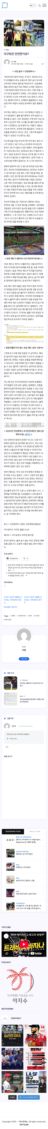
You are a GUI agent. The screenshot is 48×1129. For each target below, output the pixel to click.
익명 (14, 62)
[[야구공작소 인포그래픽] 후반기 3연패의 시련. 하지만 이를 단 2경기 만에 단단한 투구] (35, 1035)
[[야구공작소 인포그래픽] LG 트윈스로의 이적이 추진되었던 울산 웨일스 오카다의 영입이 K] (35, 1059)
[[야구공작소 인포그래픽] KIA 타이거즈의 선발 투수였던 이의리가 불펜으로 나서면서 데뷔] (12, 1082)
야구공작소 (23, 1121)
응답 (7, 747)
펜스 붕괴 (8, 620)
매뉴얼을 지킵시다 (10, 607)
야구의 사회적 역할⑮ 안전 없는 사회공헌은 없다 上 (13, 600)
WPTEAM (24, 1125)
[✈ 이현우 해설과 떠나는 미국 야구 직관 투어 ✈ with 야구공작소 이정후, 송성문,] (35, 1082)
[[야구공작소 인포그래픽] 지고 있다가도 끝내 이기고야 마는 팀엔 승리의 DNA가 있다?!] (12, 1035)
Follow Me (24, 659)
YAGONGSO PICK (13, 831)
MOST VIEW (35, 831)
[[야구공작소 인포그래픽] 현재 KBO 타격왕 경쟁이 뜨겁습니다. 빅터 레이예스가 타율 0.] (12, 1059)
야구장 (37, 616)
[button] (33, 5)
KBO (13, 616)
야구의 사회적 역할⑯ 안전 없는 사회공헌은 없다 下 (33, 600)
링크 (28, 434)
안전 (30, 616)
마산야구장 (22, 616)
